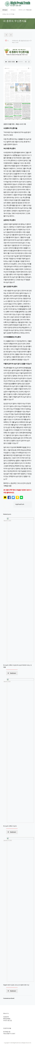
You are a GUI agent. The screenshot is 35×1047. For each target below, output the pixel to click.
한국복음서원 (6, 1032)
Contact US (6, 1017)
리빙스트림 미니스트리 (9, 1033)
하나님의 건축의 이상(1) (10, 826)
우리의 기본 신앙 (7, 1020)
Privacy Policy (6, 1018)
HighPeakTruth (24, 40)
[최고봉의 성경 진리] (17, 4)
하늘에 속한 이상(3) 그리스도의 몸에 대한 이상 (16, 985)
